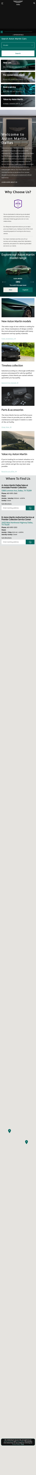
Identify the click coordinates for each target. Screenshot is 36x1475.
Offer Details (19, 35)
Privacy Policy (20, 1441)
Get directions (7, 504)
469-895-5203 (12, 527)
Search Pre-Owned (9, 383)
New (10, 290)
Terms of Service (9, 1441)
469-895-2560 (12, 493)
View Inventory (8, 338)
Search (18, 53)
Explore (25, 290)
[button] (26, 1142)
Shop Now (6, 427)
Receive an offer (8, 471)
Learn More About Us (9, 182)
